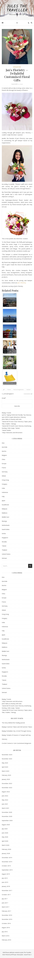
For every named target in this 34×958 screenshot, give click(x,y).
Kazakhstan (5, 505)
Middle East (5, 517)
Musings (4, 521)
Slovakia (4, 542)
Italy (3, 496)
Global (4, 476)
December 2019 (7, 857)
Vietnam (4, 558)
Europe (4, 463)
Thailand (4, 550)
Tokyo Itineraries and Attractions (12, 432)
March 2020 (5, 845)
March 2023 (5, 771)
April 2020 (5, 841)
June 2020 (5, 833)
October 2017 (6, 894)
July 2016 (5, 931)
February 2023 (6, 775)
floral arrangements (18, 389)
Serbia (4, 533)
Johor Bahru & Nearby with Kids (11, 419)
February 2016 (6, 940)
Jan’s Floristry (21, 283)
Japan (3, 500)
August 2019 (6, 874)
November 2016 (7, 919)
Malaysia (4, 509)
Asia (3, 443)
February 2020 (6, 849)
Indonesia (5, 492)
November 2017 (7, 890)
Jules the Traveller (17, 8)
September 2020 (7, 820)
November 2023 (7, 759)
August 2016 (6, 927)
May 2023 (5, 763)
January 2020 (6, 853)
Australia (4, 447)
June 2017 (5, 903)
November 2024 (7, 754)
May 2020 (5, 837)
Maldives (4, 513)
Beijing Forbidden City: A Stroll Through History (16, 731)
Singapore (17, 67)
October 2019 (6, 866)
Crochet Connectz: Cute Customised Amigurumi (16, 743)
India (3, 488)
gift (4, 389)
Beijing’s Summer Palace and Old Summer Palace (17, 727)
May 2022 (5, 800)
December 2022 (7, 783)
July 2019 (5, 878)
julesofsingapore (9, 394)
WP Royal (13, 954)
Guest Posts (27, 954)
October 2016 (6, 923)
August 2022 (6, 792)
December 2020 (7, 812)
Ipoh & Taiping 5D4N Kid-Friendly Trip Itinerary (16, 415)
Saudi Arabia (5, 529)
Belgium (4, 455)
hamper (28, 389)
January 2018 (6, 886)
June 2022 (5, 796)
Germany (5, 472)
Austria (4, 451)
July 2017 (5, 899)
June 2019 (5, 882)
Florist (9, 389)
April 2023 (5, 767)
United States (6, 554)
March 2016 (5, 936)
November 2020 (7, 816)
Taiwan (4, 546)
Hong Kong (5, 480)
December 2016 (7, 915)
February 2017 (6, 911)
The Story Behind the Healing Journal (13, 723)
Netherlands (6, 525)
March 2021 (5, 808)
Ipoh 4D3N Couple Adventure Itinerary (14, 417)
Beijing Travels (6, 413)
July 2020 (5, 829)
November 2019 (7, 862)
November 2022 (7, 787)
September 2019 (7, 870)
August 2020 (6, 824)
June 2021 (5, 804)
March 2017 (5, 907)
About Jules (20, 954)
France (4, 467)
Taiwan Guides (6, 430)
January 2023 (6, 779)
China (3, 459)
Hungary (4, 484)
